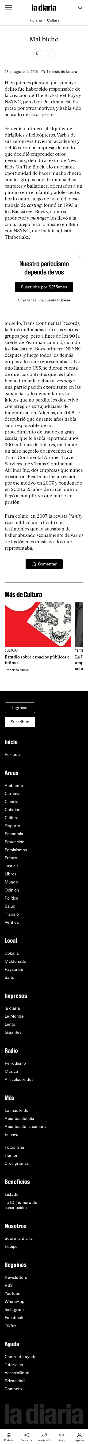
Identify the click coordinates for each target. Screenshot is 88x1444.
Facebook (14, 1317)
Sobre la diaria (19, 1238)
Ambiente (14, 785)
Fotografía (14, 1147)
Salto (9, 977)
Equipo (11, 1246)
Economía (14, 833)
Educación (14, 841)
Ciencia (12, 801)
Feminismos (16, 849)
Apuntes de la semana (26, 1126)
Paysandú (14, 969)
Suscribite (20, 721)
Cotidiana (14, 809)
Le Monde (14, 1016)
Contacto (13, 1388)
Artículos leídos (19, 1079)
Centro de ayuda (21, 1356)
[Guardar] (37, 53)
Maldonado (15, 961)
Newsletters (16, 1277)
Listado (12, 1194)
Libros (10, 874)
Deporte (12, 825)
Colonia (12, 953)
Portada (12, 754)
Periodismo (15, 1063)
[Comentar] (50, 53)
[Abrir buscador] (80, 7)
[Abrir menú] (8, 7)
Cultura (53, 20)
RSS (9, 1285)
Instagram (14, 1309)
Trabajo (12, 914)
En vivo (11, 1134)
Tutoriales (14, 1364)
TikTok (11, 1325)
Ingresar (20, 707)
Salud (10, 906)
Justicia (12, 866)
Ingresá (63, 300)
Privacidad (15, 1380)
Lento (10, 1024)
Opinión (12, 890)
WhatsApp (14, 1301)
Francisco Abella (17, 670)
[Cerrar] (79, 258)
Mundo (11, 882)
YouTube (12, 1293)
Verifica (12, 922)
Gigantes (13, 1032)
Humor (11, 1155)
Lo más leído (16, 1110)
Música (11, 1071)
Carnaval (13, 793)
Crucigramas (17, 1163)
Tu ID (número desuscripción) (21, 1205)
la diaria (35, 20)
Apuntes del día (19, 1118)
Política (11, 898)
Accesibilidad (17, 1372)
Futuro (11, 858)
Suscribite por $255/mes (44, 287)
